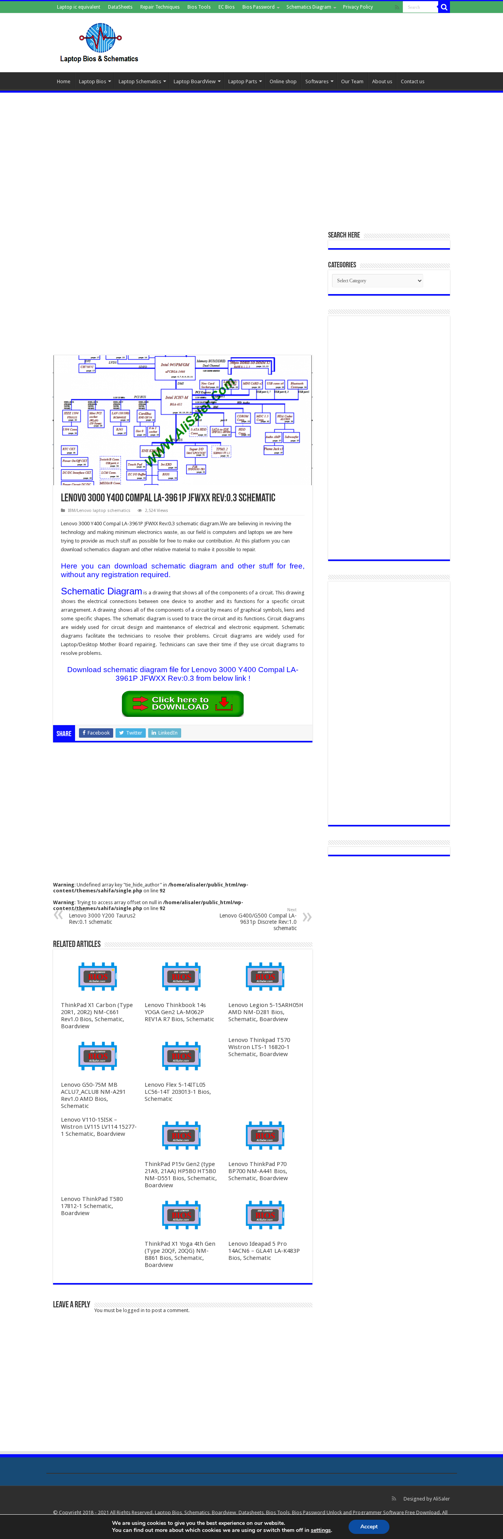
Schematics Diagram (308, 7)
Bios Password (258, 7)
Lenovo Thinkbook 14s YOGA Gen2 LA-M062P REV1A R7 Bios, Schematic (179, 1012)
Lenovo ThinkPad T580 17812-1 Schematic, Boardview (92, 1206)
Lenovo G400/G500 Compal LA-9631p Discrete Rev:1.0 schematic (258, 919)
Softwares (317, 81)
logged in (134, 1310)
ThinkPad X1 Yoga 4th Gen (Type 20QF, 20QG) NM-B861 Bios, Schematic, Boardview (180, 1254)
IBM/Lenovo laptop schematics (99, 510)
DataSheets (120, 7)
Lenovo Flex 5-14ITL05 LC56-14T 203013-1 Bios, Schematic (178, 1091)
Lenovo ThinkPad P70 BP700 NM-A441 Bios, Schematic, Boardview (258, 1171)
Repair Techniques (160, 7)
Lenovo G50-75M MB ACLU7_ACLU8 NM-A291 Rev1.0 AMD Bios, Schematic (93, 1095)
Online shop (283, 81)
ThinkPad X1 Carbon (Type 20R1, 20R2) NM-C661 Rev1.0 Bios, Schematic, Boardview (97, 1016)
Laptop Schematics (140, 81)
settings (321, 1530)
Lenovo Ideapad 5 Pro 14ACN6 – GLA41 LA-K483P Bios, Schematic (264, 1250)
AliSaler (441, 1499)
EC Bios (226, 7)
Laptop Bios (92, 81)
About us (382, 81)
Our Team (352, 81)
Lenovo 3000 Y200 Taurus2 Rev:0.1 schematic (102, 916)
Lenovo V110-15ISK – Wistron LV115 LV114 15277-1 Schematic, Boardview (99, 1126)
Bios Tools (199, 7)
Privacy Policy (358, 7)
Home (63, 81)
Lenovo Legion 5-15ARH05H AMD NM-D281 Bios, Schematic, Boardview (265, 1012)
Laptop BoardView (195, 81)
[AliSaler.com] (100, 41)
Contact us (412, 81)
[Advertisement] (251, 157)
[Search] (444, 7)
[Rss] (397, 7)
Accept (369, 1526)
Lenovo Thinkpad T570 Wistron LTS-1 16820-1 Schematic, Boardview (259, 1047)
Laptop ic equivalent (78, 7)
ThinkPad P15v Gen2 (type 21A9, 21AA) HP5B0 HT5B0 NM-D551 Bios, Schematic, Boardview (181, 1175)
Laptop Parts (242, 81)
